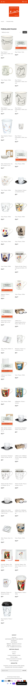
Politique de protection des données (14, 658)
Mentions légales (14, 657)
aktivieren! (21, 159)
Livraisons (14, 651)
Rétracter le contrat (22, 683)
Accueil (2, 21)
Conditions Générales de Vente (14, 655)
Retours (14, 653)
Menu (4, 1)
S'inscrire (24, 670)
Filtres (24, 32)
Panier (25, 1)
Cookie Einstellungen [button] (14, 660)
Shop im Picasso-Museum (15, 676)
